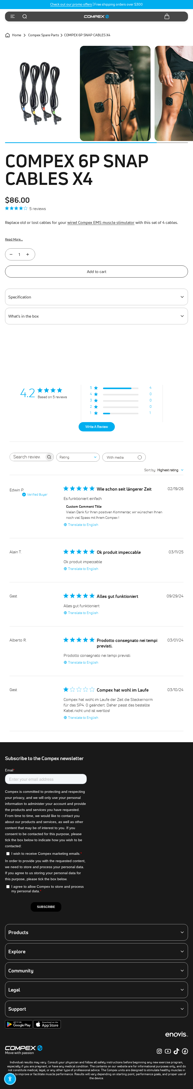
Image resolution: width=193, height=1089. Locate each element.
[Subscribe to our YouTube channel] (168, 1051)
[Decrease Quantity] (11, 254)
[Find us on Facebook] (185, 1051)
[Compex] (96, 17)
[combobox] (78, 457)
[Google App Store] (19, 1027)
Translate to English (83, 524)
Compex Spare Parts (43, 35)
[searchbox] (27, 457)
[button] (10, 1079)
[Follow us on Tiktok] (176, 1051)
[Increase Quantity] (28, 254)
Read (14, 239)
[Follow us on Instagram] (159, 1051)
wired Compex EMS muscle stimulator (100, 222)
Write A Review (96, 426)
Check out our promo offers (71, 4)
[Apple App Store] (47, 1027)
